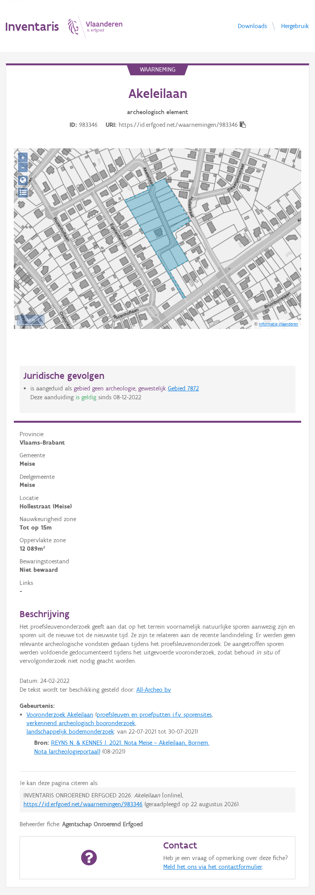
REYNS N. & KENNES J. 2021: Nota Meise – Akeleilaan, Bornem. (130, 742)
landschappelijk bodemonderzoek (70, 731)
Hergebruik (295, 25)
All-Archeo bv (153, 689)
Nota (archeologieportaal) (67, 751)
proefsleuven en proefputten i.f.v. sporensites (154, 714)
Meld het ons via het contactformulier (212, 866)
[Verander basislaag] (23, 193)
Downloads (252, 25)
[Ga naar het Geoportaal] (23, 180)
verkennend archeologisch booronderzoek (81, 723)
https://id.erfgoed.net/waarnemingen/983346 (83, 804)
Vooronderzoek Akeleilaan (60, 714)
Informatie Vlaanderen (278, 324)
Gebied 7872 (183, 388)
